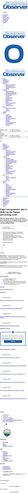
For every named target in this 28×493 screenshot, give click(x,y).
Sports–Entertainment (11, 103)
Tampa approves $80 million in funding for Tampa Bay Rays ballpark (12, 390)
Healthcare (8, 99)
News (4, 78)
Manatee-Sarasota (10, 86)
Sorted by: (2, 129)
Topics (4, 106)
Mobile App (5, 20)
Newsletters (5, 14)
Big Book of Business (11, 118)
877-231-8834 (9, 421)
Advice (7, 114)
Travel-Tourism (9, 105)
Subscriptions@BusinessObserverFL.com (12, 420)
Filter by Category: (15, 129)
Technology (8, 104)
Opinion (7, 121)
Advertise (5, 454)
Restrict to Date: (15, 131)
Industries (5, 90)
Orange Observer (7, 469)
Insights (4, 112)
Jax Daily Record (7, 467)
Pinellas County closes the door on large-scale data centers (12, 300)
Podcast (4, 16)
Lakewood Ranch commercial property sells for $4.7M (11, 308)
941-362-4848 (9, 418)
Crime (7, 109)
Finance (7, 96)
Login (4, 22)
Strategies (5, 79)
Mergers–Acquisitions (11, 108)
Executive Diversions (10, 122)
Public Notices (6, 17)
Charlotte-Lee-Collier (10, 87)
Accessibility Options (8, 460)
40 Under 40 (6, 18)
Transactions (8, 116)
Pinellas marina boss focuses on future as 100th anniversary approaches (12, 382)
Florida (7, 88)
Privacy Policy (6, 458)
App (4, 443)
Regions (5, 83)
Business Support (10, 91)
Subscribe (5, 21)
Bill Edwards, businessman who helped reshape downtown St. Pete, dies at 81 (13, 398)
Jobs (4, 457)
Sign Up (13, 341)
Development (9, 95)
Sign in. (6, 289)
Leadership (5, 82)
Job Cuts (8, 110)
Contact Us (5, 453)
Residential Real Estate (11, 93)
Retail (7, 101)
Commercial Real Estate (11, 92)
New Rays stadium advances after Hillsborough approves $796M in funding (13, 365)
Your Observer (6, 466)
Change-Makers (9, 123)
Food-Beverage (9, 97)
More (4, 113)
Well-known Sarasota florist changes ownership (9, 325)
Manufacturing (9, 100)
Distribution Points (7, 455)
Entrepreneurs (6, 81)
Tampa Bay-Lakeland (11, 84)
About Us (5, 451)
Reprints (8, 125)
